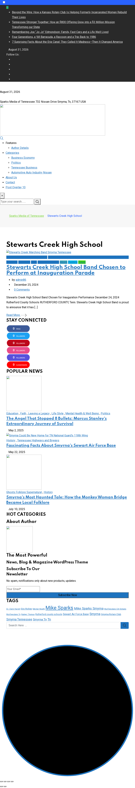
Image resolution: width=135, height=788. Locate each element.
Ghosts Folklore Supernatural (24, 492)
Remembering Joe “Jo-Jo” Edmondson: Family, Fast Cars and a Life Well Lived (60, 32)
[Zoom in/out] (12, 781)
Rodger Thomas (28, 614)
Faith (23, 413)
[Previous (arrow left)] (1, 786)
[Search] (2, 138)
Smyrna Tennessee (19, 619)
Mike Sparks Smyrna (89, 608)
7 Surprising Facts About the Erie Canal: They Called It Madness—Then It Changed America (67, 42)
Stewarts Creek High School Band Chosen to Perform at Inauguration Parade (66, 270)
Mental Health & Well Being (82, 413)
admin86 (21, 279)
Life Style (57, 413)
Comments (22, 289)
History (10, 440)
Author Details (20, 148)
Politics (16, 162)
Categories (12, 152)
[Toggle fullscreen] (8, 781)
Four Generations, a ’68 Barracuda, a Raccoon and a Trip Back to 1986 (54, 37)
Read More (13, 315)
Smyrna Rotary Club (111, 614)
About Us (11, 177)
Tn (49, 619)
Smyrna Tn (40, 619)
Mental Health (39, 609)
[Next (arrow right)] (5, 786)
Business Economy (23, 157)
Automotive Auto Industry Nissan (31, 172)
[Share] (5, 781)
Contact (10, 182)
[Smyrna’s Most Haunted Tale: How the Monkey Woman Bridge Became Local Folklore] (23, 472)
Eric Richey (26, 608)
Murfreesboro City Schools (115, 609)
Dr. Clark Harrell (13, 609)
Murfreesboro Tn (13, 614)
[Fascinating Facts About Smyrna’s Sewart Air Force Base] (47, 435)
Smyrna (94, 614)
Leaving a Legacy (39, 413)
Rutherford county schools (48, 614)
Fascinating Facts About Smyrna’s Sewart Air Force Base (61, 446)
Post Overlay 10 (15, 187)
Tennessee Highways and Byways (38, 440)
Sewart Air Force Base (76, 614)
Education (12, 413)
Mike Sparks (59, 608)
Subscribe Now (67, 595)
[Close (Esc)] (1, 781)
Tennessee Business (24, 167)
